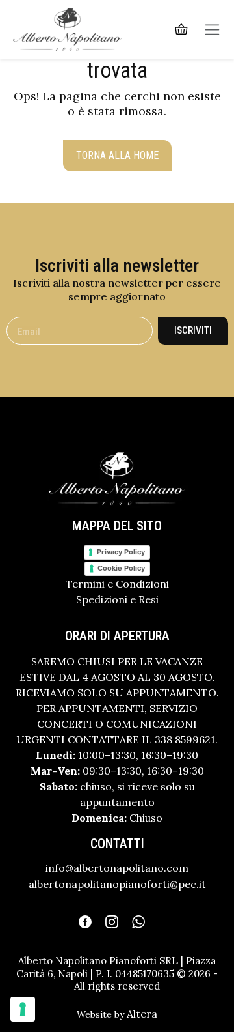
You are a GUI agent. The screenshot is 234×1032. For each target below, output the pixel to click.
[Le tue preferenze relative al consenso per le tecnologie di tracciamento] (22, 1009)
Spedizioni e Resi (117, 599)
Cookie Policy (121, 568)
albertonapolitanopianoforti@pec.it (117, 884)
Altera (142, 1013)
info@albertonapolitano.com (117, 867)
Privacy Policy (121, 551)
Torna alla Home (117, 155)
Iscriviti (193, 330)
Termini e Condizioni (117, 583)
